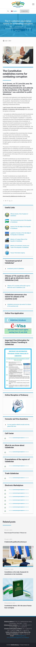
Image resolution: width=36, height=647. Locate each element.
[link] (18, 325)
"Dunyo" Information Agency (17, 252)
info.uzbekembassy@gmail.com (15, 637)
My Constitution (19, 26)
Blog (11, 26)
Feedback (26, 637)
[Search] (8, 11)
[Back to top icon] (33, 644)
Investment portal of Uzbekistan (15, 268)
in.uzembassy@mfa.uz (20, 635)
